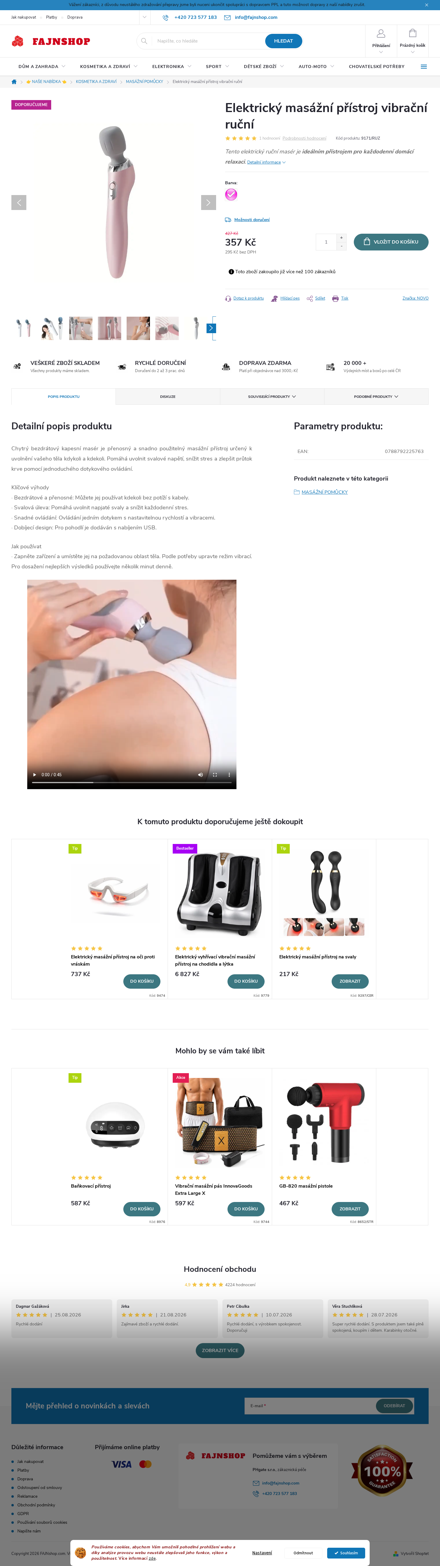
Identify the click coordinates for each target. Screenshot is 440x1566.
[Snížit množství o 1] (341, 246)
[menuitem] (42, 67)
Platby (51, 17)
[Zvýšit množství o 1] (341, 238)
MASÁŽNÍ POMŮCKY (325, 492)
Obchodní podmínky (36, 1505)
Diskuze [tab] (167, 396)
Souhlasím (349, 1553)
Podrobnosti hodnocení (304, 138)
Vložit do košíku (396, 242)
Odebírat (394, 1406)
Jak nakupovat (23, 17)
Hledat (283, 41)
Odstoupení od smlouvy (39, 1488)
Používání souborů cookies (42, 1522)
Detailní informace (264, 162)
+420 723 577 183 (279, 1493)
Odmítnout (303, 1553)
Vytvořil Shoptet (415, 1553)
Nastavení (262, 1553)
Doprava (75, 17)
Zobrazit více (220, 1350)
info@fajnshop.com (280, 1483)
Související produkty (269, 396)
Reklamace (27, 1496)
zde (152, 1558)
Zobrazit (350, 981)
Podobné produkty (373, 396)
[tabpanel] (116, 919)
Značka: (416, 298)
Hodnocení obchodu (220, 1269)
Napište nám (29, 1531)
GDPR (23, 1514)
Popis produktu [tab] (64, 396)
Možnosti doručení (252, 220)
